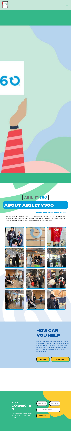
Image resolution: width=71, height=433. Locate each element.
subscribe (43, 416)
